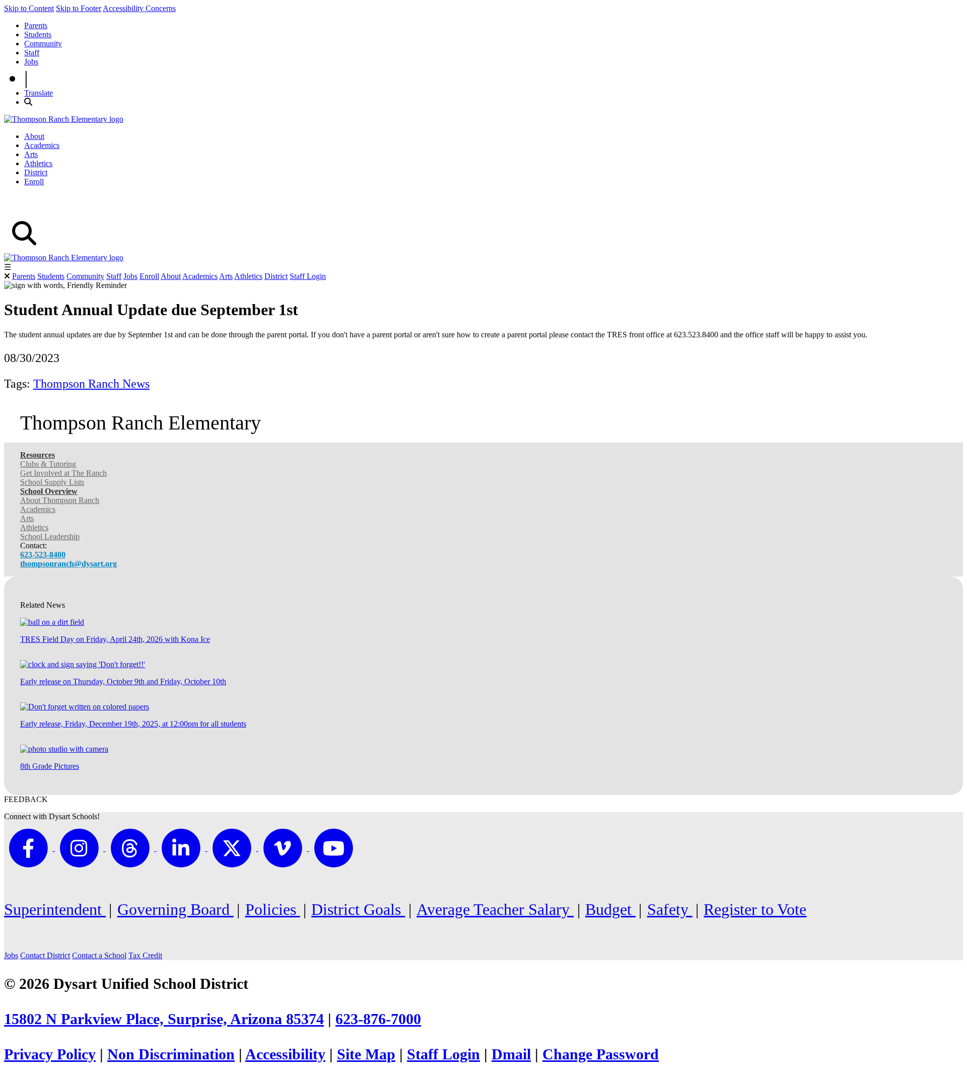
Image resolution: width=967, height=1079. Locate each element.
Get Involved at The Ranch (63, 473)
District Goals (358, 909)
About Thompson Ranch (59, 500)
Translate (38, 93)
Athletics (38, 163)
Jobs (31, 61)
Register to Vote (755, 909)
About (34, 136)
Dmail (511, 1054)
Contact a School (99, 955)
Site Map (366, 1054)
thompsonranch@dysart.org (68, 563)
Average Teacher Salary (495, 909)
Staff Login (308, 276)
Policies (272, 909)
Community (43, 43)
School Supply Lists (52, 482)
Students (37, 34)
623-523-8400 (42, 554)
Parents (35, 25)
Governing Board (175, 909)
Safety (670, 909)
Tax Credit (145, 955)
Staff (31, 52)
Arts (31, 154)
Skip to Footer (78, 8)
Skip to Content (29, 8)
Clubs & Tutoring (48, 464)
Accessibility (285, 1054)
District (35, 172)
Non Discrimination (171, 1054)
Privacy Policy (50, 1054)
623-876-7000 (378, 1019)
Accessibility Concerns (139, 8)
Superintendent (55, 909)
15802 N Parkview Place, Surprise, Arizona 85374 (164, 1019)
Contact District (45, 955)
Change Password (600, 1054)
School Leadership (50, 536)
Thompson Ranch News (91, 383)
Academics (41, 145)
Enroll (34, 181)
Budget (610, 909)
